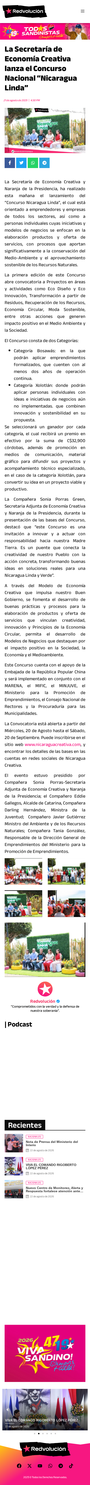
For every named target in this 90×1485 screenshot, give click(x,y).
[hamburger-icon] (82, 11)
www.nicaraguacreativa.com (53, 744)
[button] (34, 1433)
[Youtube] (40, 1465)
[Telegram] (60, 1465)
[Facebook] (19, 1465)
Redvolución (45, 1001)
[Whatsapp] (50, 1465)
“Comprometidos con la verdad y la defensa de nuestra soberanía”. (45, 1008)
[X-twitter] (29, 1465)
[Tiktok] (71, 1465)
